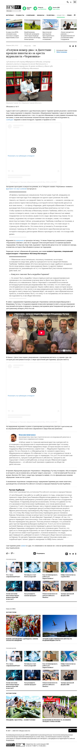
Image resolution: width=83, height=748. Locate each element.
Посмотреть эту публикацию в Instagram (21, 156)
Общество (61, 15)
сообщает (10, 120)
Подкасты (20, 15)
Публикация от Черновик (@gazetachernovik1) (25, 182)
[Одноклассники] (75, 46)
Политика (50, 15)
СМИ (34, 45)
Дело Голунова (61, 52)
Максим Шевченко (27, 435)
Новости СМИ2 (10, 609)
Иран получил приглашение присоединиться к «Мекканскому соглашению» (48, 35)
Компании (30, 15)
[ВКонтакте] (70, 46)
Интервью (10, 15)
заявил (23, 546)
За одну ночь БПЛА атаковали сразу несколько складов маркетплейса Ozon (12, 34)
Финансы (40, 15)
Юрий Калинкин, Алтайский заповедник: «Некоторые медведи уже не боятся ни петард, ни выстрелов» (32, 35)
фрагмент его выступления (16, 189)
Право (69, 15)
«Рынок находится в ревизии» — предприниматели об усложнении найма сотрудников (68, 35)
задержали (20, 240)
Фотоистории (11, 612)
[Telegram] (73, 46)
